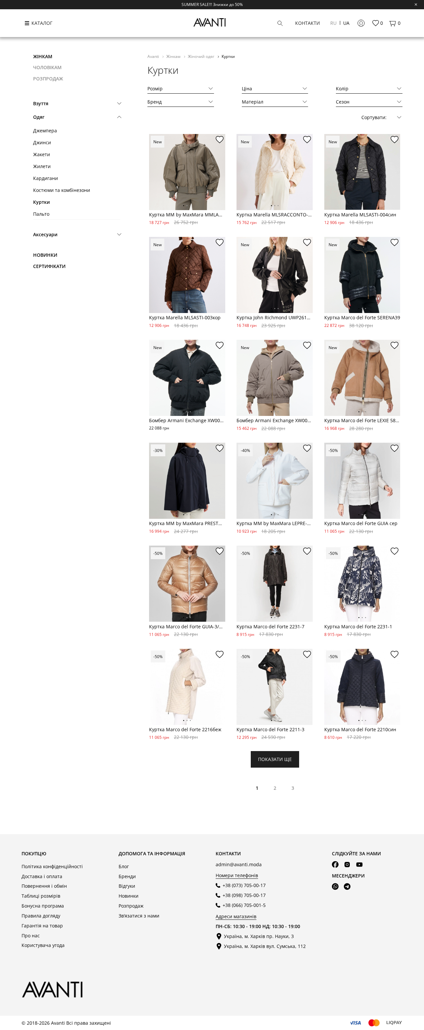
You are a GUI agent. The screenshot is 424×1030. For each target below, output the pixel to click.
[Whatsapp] (335, 886)
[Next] (220, 177)
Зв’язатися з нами (139, 916)
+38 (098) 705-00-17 (244, 895)
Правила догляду (41, 916)
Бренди (127, 876)
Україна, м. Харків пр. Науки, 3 (259, 936)
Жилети (42, 166)
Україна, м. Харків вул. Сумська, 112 (265, 946)
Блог (124, 866)
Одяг (38, 117)
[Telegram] (347, 886)
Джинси (42, 142)
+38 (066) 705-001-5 (244, 905)
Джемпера (45, 130)
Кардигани (45, 178)
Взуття (40, 103)
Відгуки (127, 886)
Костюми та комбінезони (61, 190)
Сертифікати (49, 266)
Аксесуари (45, 234)
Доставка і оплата (42, 876)
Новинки (45, 255)
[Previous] (154, 177)
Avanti (153, 56)
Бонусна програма (43, 906)
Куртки (41, 202)
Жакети (41, 154)
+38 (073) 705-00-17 (244, 885)
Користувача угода (43, 945)
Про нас (31, 935)
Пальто (41, 214)
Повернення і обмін (44, 886)
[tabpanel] (187, 172)
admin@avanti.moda (239, 864)
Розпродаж (131, 906)
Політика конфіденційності (52, 866)
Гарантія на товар (42, 925)
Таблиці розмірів (41, 896)
